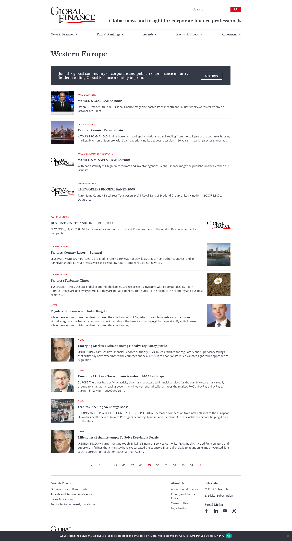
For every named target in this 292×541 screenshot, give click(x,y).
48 (140, 465)
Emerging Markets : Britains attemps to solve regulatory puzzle (122, 345)
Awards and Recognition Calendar (72, 494)
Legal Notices (179, 508)
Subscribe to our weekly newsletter (73, 504)
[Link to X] (234, 511)
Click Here (211, 76)
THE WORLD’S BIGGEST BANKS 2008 (106, 189)
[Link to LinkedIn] (216, 511)
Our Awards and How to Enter (70, 489)
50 (157, 465)
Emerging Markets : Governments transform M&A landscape (121, 376)
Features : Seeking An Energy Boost (103, 407)
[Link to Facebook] (206, 511)
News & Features (62, 34)
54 (191, 465)
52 (174, 465)
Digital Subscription (220, 495)
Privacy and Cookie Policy (183, 496)
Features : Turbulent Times (70, 280)
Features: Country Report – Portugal (76, 252)
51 (166, 465)
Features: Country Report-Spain (100, 130)
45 (115, 465)
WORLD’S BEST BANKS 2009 (100, 100)
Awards (148, 34)
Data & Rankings (108, 34)
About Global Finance (184, 489)
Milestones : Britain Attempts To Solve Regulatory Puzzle (118, 437)
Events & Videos (187, 34)
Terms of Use (179, 503)
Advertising (230, 34)
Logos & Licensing (62, 499)
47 (132, 465)
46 (123, 465)
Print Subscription (219, 489)
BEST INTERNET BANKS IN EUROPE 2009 (83, 223)
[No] (287, 536)
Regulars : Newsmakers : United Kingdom (80, 311)
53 (183, 465)
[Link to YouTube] (225, 511)
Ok (228, 535)
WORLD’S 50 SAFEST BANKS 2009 (104, 160)
